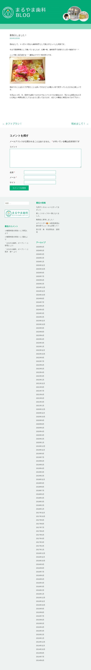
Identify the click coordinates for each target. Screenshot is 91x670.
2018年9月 (40, 483)
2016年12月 (40, 553)
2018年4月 (40, 498)
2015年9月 (40, 609)
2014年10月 (40, 649)
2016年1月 (40, 594)
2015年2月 (40, 634)
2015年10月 (40, 605)
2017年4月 (40, 538)
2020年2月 (40, 439)
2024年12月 (40, 287)
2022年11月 (40, 350)
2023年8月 (40, 332)
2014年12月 (40, 642)
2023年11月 (40, 321)
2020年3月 (40, 435)
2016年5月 (40, 579)
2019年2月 (40, 476)
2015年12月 (40, 598)
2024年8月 (40, 298)
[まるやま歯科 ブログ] (45, 12)
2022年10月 (40, 354)
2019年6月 (40, 461)
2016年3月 (40, 586)
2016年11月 (40, 557)
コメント (13, 147)
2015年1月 (40, 638)
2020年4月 (40, 431)
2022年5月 (40, 369)
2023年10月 (40, 324)
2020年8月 (40, 424)
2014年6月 (40, 660)
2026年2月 (40, 258)
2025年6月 (40, 280)
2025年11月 (40, 265)
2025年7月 (40, 276)
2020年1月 (40, 442)
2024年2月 (40, 317)
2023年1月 (40, 346)
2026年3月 (40, 254)
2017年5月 (40, 535)
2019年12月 (40, 446)
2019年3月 (40, 472)
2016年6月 (40, 575)
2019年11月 (40, 450)
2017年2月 (40, 546)
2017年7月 (40, 527)
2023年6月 (40, 335)
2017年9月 (40, 520)
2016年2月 (40, 590)
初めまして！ (80, 123)
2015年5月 (40, 623)
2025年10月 (40, 269)
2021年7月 (40, 391)
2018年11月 (40, 479)
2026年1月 (40, 262)
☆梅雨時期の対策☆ (12, 231)
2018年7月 (40, 490)
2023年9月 (40, 328)
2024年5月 (40, 306)
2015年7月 (40, 616)
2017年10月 (40, 516)
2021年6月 (40, 394)
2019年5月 (40, 465)
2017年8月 (40, 524)
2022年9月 (40, 358)
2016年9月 (40, 564)
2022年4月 (40, 372)
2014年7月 (40, 657)
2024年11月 (40, 291)
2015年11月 (40, 601)
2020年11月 (40, 413)
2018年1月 (40, 509)
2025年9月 (40, 273)
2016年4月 (40, 583)
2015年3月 (40, 631)
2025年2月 (40, 284)
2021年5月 (40, 398)
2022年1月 (40, 380)
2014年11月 (40, 646)
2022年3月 (40, 376)
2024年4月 (40, 310)
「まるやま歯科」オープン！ (15, 243)
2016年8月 (40, 568)
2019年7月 (40, 457)
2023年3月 (40, 343)
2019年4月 (40, 468)
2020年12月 (40, 409)
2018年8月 (40, 487)
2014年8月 (40, 653)
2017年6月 (40, 531)
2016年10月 (40, 561)
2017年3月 (40, 542)
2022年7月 (40, 361)
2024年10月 (40, 295)
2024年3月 (40, 313)
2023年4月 (40, 339)
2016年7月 (40, 572)
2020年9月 (40, 420)
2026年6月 (40, 247)
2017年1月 (40, 550)
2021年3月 (40, 402)
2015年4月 (40, 627)
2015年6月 (40, 620)
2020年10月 (40, 417)
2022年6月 (40, 365)
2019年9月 (40, 454)
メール (13, 177)
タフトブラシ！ (12, 123)
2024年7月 (40, 302)
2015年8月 (40, 612)
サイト (12, 182)
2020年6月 (40, 428)
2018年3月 (40, 502)
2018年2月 (40, 505)
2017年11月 (40, 513)
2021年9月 (40, 387)
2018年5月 (40, 494)
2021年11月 (40, 383)
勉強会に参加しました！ (45, 219)
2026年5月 (40, 250)
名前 (12, 172)
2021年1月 (40, 406)
